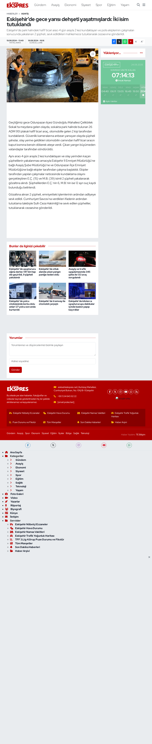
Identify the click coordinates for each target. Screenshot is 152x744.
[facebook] (27, 445)
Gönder (15, 369)
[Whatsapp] (131, 391)
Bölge (69, 433)
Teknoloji (85, 433)
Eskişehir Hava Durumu (58, 413)
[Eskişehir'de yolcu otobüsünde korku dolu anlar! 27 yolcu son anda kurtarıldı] (22, 290)
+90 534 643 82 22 (67, 396)
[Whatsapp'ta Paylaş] (125, 41)
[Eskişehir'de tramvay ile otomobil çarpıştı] (52, 290)
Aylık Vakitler (111, 101)
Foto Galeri (16, 494)
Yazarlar (15, 501)
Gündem (40, 5)
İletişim (14, 516)
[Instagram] (120, 391)
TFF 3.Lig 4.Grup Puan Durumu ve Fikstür (39, 539)
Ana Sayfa (16, 452)
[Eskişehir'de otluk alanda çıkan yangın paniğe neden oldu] (52, 258)
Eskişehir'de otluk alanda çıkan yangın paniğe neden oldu (50, 271)
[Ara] (138, 5)
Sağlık (76, 433)
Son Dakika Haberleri (90, 422)
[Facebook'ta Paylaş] (114, 41)
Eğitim (111, 5)
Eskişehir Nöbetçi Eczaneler (26, 413)
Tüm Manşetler (54, 422)
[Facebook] (109, 391)
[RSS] (136, 391)
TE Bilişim (140, 434)
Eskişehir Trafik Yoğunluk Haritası (125, 415)
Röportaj (15, 505)
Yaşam (125, 5)
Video (14, 497)
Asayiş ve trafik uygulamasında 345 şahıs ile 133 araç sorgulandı (79, 273)
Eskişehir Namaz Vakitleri (93, 413)
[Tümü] (141, 52)
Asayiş (55, 5)
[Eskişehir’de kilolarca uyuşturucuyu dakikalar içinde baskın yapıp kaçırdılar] (82, 290)
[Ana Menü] (143, 5)
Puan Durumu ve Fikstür (24, 422)
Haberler (12, 13)
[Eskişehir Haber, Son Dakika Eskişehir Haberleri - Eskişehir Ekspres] (18, 5)
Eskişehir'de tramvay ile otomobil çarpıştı (52, 303)
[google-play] (123, 398)
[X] (115, 391)
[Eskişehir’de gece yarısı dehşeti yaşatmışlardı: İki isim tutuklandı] (52, 75)
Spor (99, 5)
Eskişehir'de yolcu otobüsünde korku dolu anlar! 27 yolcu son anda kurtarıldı (22, 305)
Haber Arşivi (121, 422)
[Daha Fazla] (130, 41)
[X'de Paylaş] (119, 41)
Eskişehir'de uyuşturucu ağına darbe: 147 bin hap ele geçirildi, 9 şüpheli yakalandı (22, 273)
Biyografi (16, 509)
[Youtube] (125, 391)
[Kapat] (150, 557)
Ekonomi (70, 5)
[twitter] (53, 445)
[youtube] (103, 445)
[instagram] (78, 445)
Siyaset (86, 5)
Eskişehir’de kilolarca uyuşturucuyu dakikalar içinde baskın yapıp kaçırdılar (82, 305)
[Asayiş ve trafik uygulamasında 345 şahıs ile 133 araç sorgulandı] (82, 258)
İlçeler (61, 433)
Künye (14, 513)
